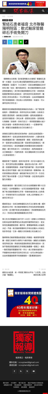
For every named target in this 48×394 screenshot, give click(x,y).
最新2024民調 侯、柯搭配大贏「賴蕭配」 (13, 273)
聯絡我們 (32, 387)
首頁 (3, 16)
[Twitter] (10, 42)
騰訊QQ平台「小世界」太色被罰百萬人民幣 (35, 273)
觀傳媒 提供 (7, 37)
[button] (4, 11)
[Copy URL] (26, 42)
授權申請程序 (28, 385)
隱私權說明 (17, 385)
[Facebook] (4, 42)
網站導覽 (24, 387)
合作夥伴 (13, 383)
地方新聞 (10, 16)
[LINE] (20, 42)
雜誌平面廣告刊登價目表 (35, 383)
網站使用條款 (38, 385)
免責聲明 (16, 387)
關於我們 (6, 383)
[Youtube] (33, 371)
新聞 (11, 20)
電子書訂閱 (22, 383)
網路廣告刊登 (8, 385)
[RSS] (21, 371)
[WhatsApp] (15, 42)
